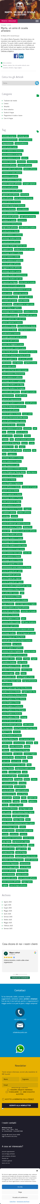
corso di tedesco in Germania (12, 520)
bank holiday (7, 304)
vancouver (27, 428)
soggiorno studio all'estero (12, 268)
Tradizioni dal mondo (10, 101)
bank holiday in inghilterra (12, 308)
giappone (11, 432)
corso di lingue (21, 852)
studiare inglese (14, 772)
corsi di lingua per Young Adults (14, 637)
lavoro (25, 761)
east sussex (7, 812)
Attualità (6, 106)
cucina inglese (7, 787)
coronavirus (22, 220)
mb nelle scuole (21, 396)
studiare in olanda (30, 311)
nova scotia (18, 754)
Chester (24, 801)
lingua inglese (18, 68)
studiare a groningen (10, 315)
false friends (22, 662)
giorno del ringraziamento (11, 399)
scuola (32, 443)
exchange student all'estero (12, 534)
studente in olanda (9, 326)
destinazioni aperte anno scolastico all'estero (18, 629)
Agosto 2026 (8, 902)
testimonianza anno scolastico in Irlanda (16, 567)
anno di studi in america (28, 352)
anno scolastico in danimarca (13, 151)
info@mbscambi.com (20, 1032)
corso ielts (27, 553)
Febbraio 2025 (8, 926)
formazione (18, 436)
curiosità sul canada (10, 301)
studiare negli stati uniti (28, 315)
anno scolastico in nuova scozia (13, 549)
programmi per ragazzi (21, 841)
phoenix (5, 65)
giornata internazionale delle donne (15, 417)
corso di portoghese (9, 776)
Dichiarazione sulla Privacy (23, 1201)
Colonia (34, 779)
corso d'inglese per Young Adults (14, 472)
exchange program (9, 136)
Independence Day (9, 794)
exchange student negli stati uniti (14, 246)
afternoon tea (23, 776)
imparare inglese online (24, 830)
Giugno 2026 (8, 908)
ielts (17, 673)
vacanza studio (30, 651)
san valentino (7, 436)
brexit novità (7, 293)
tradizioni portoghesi (10, 783)
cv (29, 849)
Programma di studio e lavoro (13, 115)
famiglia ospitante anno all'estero (14, 337)
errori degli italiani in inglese (26, 604)
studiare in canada (9, 220)
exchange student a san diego (13, 385)
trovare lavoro (28, 838)
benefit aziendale (31, 860)
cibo (34, 450)
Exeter (23, 673)
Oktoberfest (28, 527)
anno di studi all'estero (10, 410)
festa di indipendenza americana (14, 407)
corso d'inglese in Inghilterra (12, 483)
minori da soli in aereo (10, 341)
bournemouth (25, 863)
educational (7, 363)
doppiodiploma (8, 143)
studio (25, 772)
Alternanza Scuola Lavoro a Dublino (15, 600)
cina (4, 432)
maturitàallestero (21, 143)
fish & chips (7, 801)
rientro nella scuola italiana (12, 169)
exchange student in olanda (12, 311)
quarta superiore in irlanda (12, 494)
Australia (17, 732)
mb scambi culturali (20, 65)
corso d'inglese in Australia (12, 714)
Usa (13, 65)
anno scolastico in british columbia (14, 469)
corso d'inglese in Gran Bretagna (14, 710)
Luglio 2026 (7, 905)
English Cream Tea (28, 692)
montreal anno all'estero (11, 242)
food (4, 454)
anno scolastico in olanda (26, 326)
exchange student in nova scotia (14, 542)
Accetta (20, 1187)
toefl (21, 593)
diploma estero (8, 447)
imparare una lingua (10, 282)
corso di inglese (8, 856)
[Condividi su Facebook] (16, 56)
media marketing (16, 746)
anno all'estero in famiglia (12, 180)
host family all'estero (10, 352)
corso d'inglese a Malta (11, 717)
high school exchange (27, 216)
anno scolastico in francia (11, 505)
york (34, 428)
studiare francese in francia (12, 509)
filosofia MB (5, 1158)
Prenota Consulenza (8, 21)
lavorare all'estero (9, 871)
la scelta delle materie (10, 593)
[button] (37, 1171)
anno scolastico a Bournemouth (13, 374)
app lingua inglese (25, 809)
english (34, 659)
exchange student (9, 633)
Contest (6, 103)
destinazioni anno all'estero (12, 191)
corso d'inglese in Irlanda (11, 666)
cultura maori (26, 670)
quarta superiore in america (12, 322)
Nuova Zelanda (8, 768)
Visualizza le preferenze (20, 1197)
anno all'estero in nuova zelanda (14, 421)
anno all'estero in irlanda (11, 487)
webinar (25, 158)
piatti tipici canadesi (29, 392)
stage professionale (29, 681)
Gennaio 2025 (8, 928)
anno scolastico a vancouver (12, 235)
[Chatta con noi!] (20, 1043)
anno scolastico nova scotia (12, 553)
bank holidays (23, 301)
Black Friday (7, 732)
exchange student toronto (11, 238)
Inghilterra (32, 801)
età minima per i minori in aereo (14, 348)
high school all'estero (10, 227)
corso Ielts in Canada (28, 611)
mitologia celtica (8, 659)
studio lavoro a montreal (11, 333)
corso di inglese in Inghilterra (13, 648)
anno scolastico (22, 209)
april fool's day (20, 787)
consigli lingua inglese (20, 816)
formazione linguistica (10, 863)
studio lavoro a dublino (27, 227)
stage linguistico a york (11, 465)
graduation (14, 834)
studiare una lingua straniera (13, 860)
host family (17, 644)
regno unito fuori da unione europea (15, 370)
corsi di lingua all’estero (8, 1154)
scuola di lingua (8, 852)
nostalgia (6, 516)
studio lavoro (7, 743)
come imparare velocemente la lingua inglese (18, 823)
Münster (16, 798)
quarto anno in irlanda (10, 491)
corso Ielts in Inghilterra (11, 611)
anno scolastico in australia (12, 428)
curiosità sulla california (11, 392)
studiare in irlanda (9, 480)
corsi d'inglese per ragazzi (11, 578)
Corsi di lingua (8, 118)
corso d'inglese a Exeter (25, 677)
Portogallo (18, 779)
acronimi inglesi (8, 673)
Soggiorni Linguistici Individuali (21, 1090)
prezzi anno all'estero (10, 187)
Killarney (6, 750)
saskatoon (20, 425)
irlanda (5, 805)
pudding (29, 743)
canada (5, 834)
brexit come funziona (10, 297)
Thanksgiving (7, 728)
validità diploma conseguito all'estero (15, 608)
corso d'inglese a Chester (11, 703)
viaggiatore (12, 454)
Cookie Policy (13, 1201)
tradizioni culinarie (9, 512)
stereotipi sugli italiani (10, 626)
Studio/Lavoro (14, 1092)
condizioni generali (7, 1161)
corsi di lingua (25, 867)
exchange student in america (13, 458)
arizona (10, 65)
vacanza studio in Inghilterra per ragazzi (17, 586)
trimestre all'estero (9, 165)
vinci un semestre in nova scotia (14, 765)
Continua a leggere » (7, 51)
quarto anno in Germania (11, 202)
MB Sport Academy (28, 622)
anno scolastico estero (10, 213)
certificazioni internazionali (12, 838)
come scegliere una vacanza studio (15, 655)
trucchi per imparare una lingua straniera (17, 640)
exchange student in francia (12, 498)
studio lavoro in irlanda (11, 231)
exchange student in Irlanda (12, 560)
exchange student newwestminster (15, 275)
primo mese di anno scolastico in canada (17, 290)
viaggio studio (21, 849)
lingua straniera (22, 874)
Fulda (24, 798)
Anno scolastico (7, 63)
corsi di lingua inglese (10, 827)
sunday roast (7, 754)
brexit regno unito (26, 297)
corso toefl (6, 531)
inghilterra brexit (30, 363)
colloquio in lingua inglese (11, 681)
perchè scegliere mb (9, 359)
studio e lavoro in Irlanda (11, 692)
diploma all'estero (30, 169)
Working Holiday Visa (10, 739)
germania (27, 450)
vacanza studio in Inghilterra (12, 651)
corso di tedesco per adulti (12, 721)
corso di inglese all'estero (11, 264)
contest (5, 746)
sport (23, 618)
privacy (31, 1099)
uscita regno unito (9, 366)
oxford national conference (25, 439)
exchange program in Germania (13, 205)
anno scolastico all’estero (9, 1156)
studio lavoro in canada (27, 330)
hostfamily (24, 195)
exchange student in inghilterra (13, 381)
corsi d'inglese (7, 779)
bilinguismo (7, 644)
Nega (20, 1192)
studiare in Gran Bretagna (20, 750)
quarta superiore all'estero (12, 184)
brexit (5, 772)
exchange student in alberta (12, 253)
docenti (24, 443)
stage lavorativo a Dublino (12, 597)
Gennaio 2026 (8, 917)
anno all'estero (31, 403)
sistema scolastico (9, 162)
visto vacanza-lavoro (27, 739)
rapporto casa (7, 249)
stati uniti (6, 761)
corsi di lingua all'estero (18, 885)
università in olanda (9, 330)
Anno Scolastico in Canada (12, 735)
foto (11, 439)
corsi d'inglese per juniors (11, 575)
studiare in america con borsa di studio (16, 355)
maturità (23, 834)
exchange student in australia (13, 403)
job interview (7, 684)
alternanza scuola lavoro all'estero (24, 531)
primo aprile (7, 798)
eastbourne (6, 816)
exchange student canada (11, 271)
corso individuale (8, 874)
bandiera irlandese (9, 662)
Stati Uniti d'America (10, 809)
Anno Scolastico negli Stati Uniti (25, 728)
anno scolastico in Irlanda (11, 556)
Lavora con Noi (6, 1163)
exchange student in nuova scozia (14, 545)
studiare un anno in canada (24, 249)
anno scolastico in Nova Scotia (13, 589)
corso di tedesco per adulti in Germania (16, 523)
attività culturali (8, 849)
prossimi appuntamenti (8, 1151)
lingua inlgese (18, 820)
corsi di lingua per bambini (12, 450)
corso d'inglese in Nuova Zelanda (14, 699)
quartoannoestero (25, 140)
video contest (28, 724)
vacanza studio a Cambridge (12, 476)
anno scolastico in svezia (11, 158)
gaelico (19, 659)
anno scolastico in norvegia (12, 154)
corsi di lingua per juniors (26, 633)
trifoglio (26, 659)
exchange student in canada (12, 538)
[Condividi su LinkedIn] (21, 56)
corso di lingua (23, 871)
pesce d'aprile (22, 794)
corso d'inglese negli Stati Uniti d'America (17, 688)
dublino (22, 827)
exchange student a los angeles (13, 388)
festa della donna (9, 425)
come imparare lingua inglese (23, 812)
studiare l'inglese (30, 754)
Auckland (22, 783)
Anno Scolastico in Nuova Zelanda (14, 695)
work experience (8, 830)
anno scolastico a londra (11, 257)
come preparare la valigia (11, 502)
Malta (30, 757)
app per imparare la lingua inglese (15, 845)
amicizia (14, 516)
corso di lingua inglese (10, 867)
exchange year (23, 136)
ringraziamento (8, 396)
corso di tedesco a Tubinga (12, 527)
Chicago (23, 717)
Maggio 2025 (8, 923)
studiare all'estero (24, 512)
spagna (22, 447)
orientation (21, 162)
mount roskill (27, 414)
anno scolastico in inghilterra (13, 260)
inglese (5, 885)
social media (16, 761)
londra (31, 845)
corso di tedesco (8, 790)
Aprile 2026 (7, 914)
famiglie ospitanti (29, 184)
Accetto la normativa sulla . (19, 1099)
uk (16, 447)
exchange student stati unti (12, 279)
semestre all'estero (24, 165)
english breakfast (22, 790)
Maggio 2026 (8, 911)
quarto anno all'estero (10, 216)
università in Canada (29, 487)
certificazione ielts (9, 677)
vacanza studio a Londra (11, 622)
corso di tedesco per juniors (12, 724)
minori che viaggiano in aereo (13, 344)
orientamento (32, 162)
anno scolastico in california (12, 377)
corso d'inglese (20, 757)
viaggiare (27, 509)
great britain (7, 820)
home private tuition (10, 147)
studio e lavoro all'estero (11, 670)
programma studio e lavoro (25, 768)
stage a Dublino (8, 604)
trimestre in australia (10, 176)
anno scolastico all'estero (27, 878)
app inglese (7, 841)
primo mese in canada (27, 282)
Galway (27, 746)
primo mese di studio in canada (13, 286)
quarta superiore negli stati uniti (14, 319)
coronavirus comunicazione (12, 224)
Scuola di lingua (9, 112)
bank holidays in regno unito (23, 304)
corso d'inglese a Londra (11, 618)
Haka (29, 765)
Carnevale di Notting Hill (11, 443)
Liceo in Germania (9, 209)
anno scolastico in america (12, 461)
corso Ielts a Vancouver (10, 615)
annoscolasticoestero (10, 140)
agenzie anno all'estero (11, 195)
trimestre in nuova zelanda (12, 173)
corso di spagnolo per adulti (12, 571)
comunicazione (19, 743)
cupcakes (25, 666)
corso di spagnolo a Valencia (12, 564)
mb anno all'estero (25, 359)
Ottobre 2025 (8, 920)
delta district (31, 472)
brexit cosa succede (20, 293)
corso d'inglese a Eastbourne (12, 706)
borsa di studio (22, 432)
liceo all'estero (7, 198)
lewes (28, 820)
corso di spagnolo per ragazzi (13, 582)
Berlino (26, 779)
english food (32, 798)
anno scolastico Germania (23, 198)
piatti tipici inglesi (16, 805)
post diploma (17, 363)
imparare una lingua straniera (26, 856)
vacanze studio (8, 757)
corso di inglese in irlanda (11, 414)
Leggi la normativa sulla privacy (9, 1136)
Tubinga (16, 801)
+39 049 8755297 (20, 1019)
